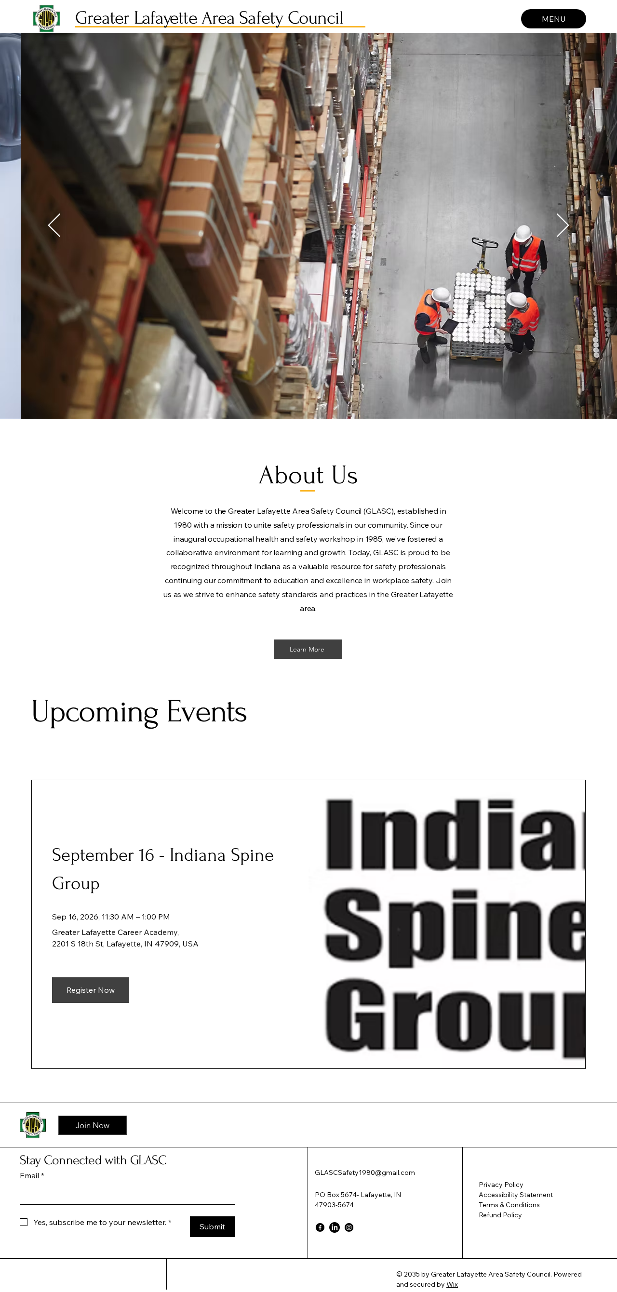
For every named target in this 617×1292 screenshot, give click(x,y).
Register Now (91, 990)
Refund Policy (500, 1215)
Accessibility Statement (516, 1194)
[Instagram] (349, 1227)
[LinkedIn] (334, 1227)
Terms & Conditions (509, 1204)
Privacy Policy (501, 1184)
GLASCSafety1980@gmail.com (365, 1172)
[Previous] (54, 226)
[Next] (563, 226)
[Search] (534, 17)
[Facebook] (320, 1227)
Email (32, 1175)
